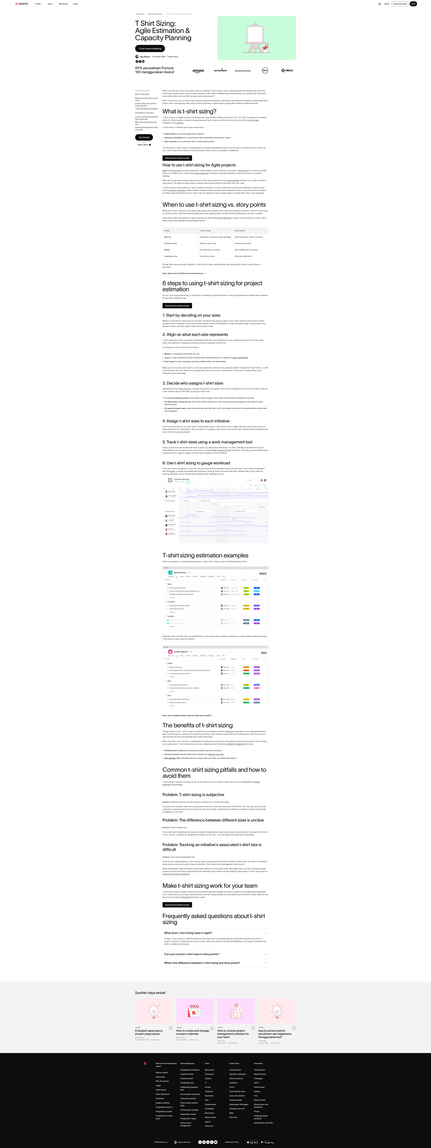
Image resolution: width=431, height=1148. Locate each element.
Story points (243, 170)
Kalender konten (187, 1074)
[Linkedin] (204, 1142)
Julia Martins (145, 57)
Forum (231, 1087)
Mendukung (63, 4)
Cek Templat (144, 137)
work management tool (221, 450)
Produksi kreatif (186, 1078)
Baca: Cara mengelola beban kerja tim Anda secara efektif (187, 715)
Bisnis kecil (209, 1070)
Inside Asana (259, 1087)
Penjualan (209, 1091)
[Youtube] (216, 1142)
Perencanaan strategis (189, 1110)
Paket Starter (161, 1090)
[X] (200, 1142)
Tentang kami (259, 1070)
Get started (185, 897)
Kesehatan (209, 1096)
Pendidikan (209, 1109)
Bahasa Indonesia (184, 1142)
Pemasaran (209, 1074)
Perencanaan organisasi (190, 1094)
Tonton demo (142, 145)
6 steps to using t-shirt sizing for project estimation (146, 104)
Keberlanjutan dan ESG (263, 1123)
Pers (256, 1096)
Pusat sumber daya (237, 1091)
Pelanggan (258, 1078)
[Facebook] (212, 1142)
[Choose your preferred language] (379, 3)
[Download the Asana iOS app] (252, 1142)
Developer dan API (237, 1109)
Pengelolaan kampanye (189, 1070)
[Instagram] (208, 1142)
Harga (75, 4)
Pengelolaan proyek (164, 1111)
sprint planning (202, 173)
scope (256, 120)
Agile (165, 170)
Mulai (413, 4)
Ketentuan (228, 1142)
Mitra (231, 1113)
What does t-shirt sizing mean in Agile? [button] (188, 932)
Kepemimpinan (260, 1074)
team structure (185, 389)
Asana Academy (236, 1078)
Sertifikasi (233, 1083)
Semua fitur (160, 1077)
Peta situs (233, 1117)
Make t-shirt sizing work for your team (146, 123)
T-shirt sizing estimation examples (146, 108)
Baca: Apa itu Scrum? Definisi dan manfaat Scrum (183, 273)
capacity (179, 123)
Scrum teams (176, 170)
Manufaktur (209, 1113)
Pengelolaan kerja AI (164, 1107)
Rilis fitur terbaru (162, 1081)
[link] (140, 14)
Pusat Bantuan (235, 1070)
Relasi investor (260, 1100)
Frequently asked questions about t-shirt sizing (146, 128)
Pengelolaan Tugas (188, 1118)
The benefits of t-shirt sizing (144, 112)
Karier (256, 1083)
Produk (38, 4)
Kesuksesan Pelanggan (238, 1104)
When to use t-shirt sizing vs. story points (146, 99)
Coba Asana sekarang (150, 48)
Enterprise (160, 1098)
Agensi (208, 1122)
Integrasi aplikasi (163, 1103)
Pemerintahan (210, 1104)
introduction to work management (176, 874)
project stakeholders (240, 358)
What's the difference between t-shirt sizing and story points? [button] (202, 962)
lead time (229, 731)
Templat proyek (235, 1100)
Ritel (207, 1100)
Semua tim (209, 1126)
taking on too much (216, 754)
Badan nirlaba (210, 1117)
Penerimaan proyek (188, 1114)
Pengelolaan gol (187, 1083)
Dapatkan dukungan (237, 1074)
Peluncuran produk (188, 1098)
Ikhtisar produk (162, 1072)
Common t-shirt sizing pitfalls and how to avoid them (146, 118)
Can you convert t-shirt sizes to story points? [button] (191, 954)
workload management (235, 744)
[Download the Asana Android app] (267, 1142)
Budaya (257, 1091)
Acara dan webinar (237, 1096)
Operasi (208, 1078)
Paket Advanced (162, 1094)
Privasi (256, 1111)
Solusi (50, 4)
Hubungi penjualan (400, 4)
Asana (172, 471)
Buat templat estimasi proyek (177, 158)
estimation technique (176, 190)
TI (205, 1083)
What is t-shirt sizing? (142, 94)
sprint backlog (233, 180)
